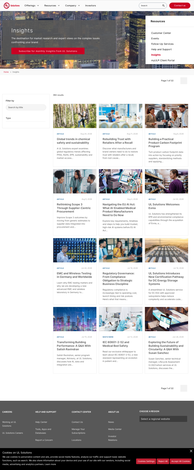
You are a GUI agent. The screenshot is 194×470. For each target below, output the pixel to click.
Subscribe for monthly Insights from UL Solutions (48, 51)
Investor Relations (112, 438)
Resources (158, 21)
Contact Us (77, 422)
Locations (76, 440)
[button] (32, 6)
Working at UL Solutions (9, 424)
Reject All (162, 461)
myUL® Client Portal (163, 60)
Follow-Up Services (162, 43)
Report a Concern (44, 440)
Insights (156, 54)
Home (6, 72)
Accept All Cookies (180, 461)
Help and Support (161, 49)
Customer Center (161, 32)
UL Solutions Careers (12, 433)
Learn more (50, 464)
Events (155, 38)
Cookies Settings (146, 461)
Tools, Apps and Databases (43, 431)
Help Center (41, 422)
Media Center (115, 429)
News (111, 422)
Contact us (180, 6)
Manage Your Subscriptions (78, 431)
